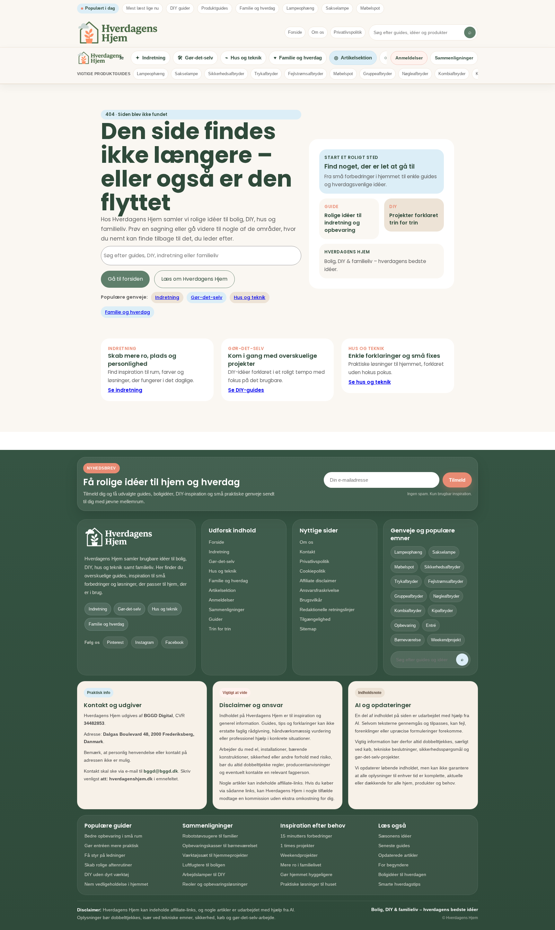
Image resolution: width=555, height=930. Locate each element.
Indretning (167, 297)
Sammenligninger (454, 57)
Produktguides (214, 8)
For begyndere (393, 864)
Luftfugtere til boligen (203, 864)
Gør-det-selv (206, 297)
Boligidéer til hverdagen (402, 874)
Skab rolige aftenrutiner (108, 864)
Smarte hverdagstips (399, 884)
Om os (318, 32)
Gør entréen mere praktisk (111, 845)
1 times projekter (297, 845)
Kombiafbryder (451, 73)
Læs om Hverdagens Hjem (194, 279)
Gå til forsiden (125, 279)
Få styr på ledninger (104, 855)
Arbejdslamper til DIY (203, 874)
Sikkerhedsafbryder (226, 73)
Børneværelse (407, 639)
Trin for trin (220, 628)
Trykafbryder (266, 73)
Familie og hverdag (257, 8)
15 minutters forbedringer (306, 835)
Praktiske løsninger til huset (308, 884)
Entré (431, 625)
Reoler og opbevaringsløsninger (215, 884)
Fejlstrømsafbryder (305, 73)
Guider (216, 619)
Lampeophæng (300, 8)
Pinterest (115, 642)
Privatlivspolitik (348, 32)
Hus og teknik (249, 297)
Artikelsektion (222, 590)
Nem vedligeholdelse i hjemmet (116, 884)
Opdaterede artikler (398, 855)
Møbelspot (370, 8)
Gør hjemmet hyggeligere (306, 874)
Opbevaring (405, 625)
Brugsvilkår (311, 599)
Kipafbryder (442, 610)
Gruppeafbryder (377, 73)
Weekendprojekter (299, 855)
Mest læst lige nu (142, 8)
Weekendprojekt (446, 639)
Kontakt (307, 551)
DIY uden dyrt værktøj (106, 874)
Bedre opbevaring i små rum (113, 835)
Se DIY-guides (246, 390)
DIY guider (180, 8)
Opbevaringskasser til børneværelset (219, 845)
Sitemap (308, 628)
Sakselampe (337, 8)
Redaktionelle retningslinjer (327, 609)
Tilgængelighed (315, 619)
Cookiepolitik (312, 571)
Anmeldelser (409, 57)
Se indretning (125, 390)
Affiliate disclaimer (318, 580)
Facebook (174, 642)
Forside (295, 32)
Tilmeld (457, 480)
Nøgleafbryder (415, 73)
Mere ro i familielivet (300, 864)
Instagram (144, 642)
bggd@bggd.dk (161, 771)
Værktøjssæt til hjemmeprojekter (215, 855)
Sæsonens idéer (394, 835)
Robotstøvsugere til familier (210, 835)
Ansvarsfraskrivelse (319, 590)
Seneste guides (394, 845)
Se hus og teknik (369, 382)
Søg (287, 255)
